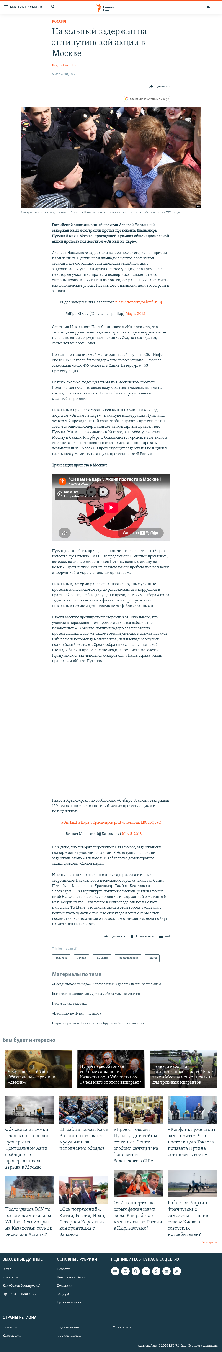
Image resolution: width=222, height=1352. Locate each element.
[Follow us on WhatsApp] (156, 1271)
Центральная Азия (71, 1277)
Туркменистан (69, 1335)
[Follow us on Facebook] (136, 1271)
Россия (59, 22)
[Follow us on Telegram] (146, 1271)
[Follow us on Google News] (166, 1271)
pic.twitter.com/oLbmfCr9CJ (138, 302)
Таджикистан (68, 1327)
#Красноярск (101, 823)
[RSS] (177, 1271)
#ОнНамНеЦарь (75, 823)
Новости (63, 1269)
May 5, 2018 (135, 314)
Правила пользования (19, 1294)
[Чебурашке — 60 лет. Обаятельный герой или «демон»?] (38, 1069)
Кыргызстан (12, 1335)
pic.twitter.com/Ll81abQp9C (137, 823)
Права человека (69, 1302)
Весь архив (209, 1242)
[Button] (159, 86)
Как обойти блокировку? (22, 1286)
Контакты (10, 1277)
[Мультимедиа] (208, 7)
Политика (64, 1286)
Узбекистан (122, 1327)
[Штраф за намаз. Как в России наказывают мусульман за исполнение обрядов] (83, 1110)
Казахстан (10, 1327)
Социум (63, 1294)
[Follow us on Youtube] (115, 1271)
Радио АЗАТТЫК (64, 65)
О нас (7, 1269)
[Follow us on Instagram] (125, 1271)
